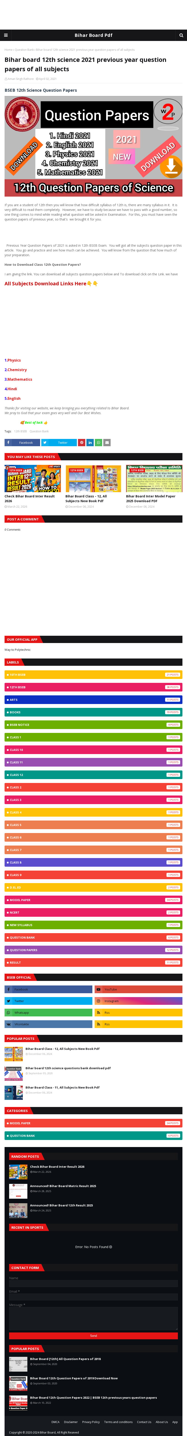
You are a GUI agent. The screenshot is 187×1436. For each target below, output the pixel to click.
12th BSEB (20, 431)
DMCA (56, 1422)
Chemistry (17, 369)
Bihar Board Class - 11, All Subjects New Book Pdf (63, 1087)
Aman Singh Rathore (21, 79)
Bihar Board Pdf (93, 35)
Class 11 (90, 762)
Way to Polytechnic (18, 650)
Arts (90, 700)
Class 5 (90, 825)
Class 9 (90, 875)
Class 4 (90, 812)
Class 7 (90, 850)
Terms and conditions (118, 1422)
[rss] (138, 1012)
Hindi (12, 388)
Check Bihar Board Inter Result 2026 (30, 498)
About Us (162, 1422)
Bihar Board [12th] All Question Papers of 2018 (65, 1359)
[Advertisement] (93, 15)
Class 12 (90, 775)
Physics (14, 360)
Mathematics (20, 379)
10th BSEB (90, 675)
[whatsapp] (48, 1012)
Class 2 (90, 787)
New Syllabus (90, 925)
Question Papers (90, 950)
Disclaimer (71, 1422)
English (14, 398)
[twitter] (48, 1001)
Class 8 (90, 862)
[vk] (48, 1024)
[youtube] (138, 989)
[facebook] (48, 989)
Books (90, 712)
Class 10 (90, 750)
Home (9, 50)
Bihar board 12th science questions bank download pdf (68, 1068)
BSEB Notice (90, 725)
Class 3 (90, 800)
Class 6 (90, 837)
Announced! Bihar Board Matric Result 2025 (63, 1186)
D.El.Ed (90, 887)
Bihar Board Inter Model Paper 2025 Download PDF (150, 498)
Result (90, 962)
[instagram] (138, 1001)
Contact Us (144, 1422)
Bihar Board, (48, 1432)
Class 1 (90, 737)
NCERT (90, 912)
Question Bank (24, 50)
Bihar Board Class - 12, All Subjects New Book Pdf (86, 498)
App (175, 1422)
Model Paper (90, 900)
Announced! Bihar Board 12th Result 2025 (61, 1205)
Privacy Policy (91, 1422)
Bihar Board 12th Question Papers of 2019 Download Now (74, 1378)
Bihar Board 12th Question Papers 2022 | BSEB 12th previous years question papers (93, 1397)
